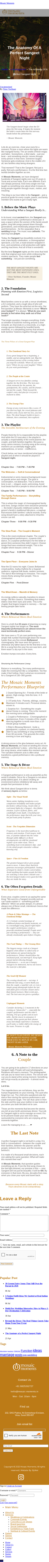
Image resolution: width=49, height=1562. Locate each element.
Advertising (3, 1351)
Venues (8, 1556)
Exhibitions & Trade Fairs (22, 1529)
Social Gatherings (18, 1526)
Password (5, 1495)
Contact (8, 1538)
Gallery (8, 1533)
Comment (5, 1214)
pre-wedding (30, 1355)
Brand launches (17, 1524)
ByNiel (35, 1470)
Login (3, 1500)
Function (26, 1350)
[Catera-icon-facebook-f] (28, 1477)
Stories (8, 1536)
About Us (9, 1512)
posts (18, 1355)
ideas (37, 1350)
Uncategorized (6, 87)
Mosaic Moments (7, 3)
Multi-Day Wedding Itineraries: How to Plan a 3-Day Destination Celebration (26, 1309)
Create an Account (14, 1486)
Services (9, 1515)
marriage (7, 1355)
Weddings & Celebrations (22, 1517)
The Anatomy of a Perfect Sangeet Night (23, 1333)
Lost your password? (8, 1502)
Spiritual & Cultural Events (22, 1531)
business (10, 1351)
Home (7, 1542)
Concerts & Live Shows (21, 1522)
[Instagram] (21, 1477)
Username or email (8, 1490)
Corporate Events (18, 1519)
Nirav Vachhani (9, 89)
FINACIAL (17, 1351)
